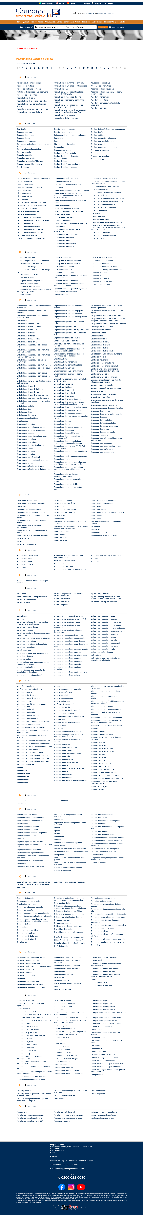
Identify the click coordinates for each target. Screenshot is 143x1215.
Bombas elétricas (97, 135)
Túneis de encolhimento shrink (103, 1061)
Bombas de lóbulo (61, 161)
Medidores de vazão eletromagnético (68, 710)
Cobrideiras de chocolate (64, 217)
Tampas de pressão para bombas (30, 1017)
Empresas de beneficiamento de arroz (32, 436)
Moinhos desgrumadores (100, 766)
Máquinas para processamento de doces (33, 758)
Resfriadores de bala (62, 920)
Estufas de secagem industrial (103, 363)
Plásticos (57, 840)
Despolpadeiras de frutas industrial (67, 261)
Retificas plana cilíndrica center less (68, 926)
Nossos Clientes (111, 22)
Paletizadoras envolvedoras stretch (30, 821)
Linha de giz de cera (25, 656)
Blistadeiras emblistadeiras (64, 144)
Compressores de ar (62, 240)
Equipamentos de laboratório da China (106, 316)
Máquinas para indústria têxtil (28, 749)
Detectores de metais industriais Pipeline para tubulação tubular (70, 285)
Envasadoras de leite (62, 424)
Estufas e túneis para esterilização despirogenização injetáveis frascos (105, 370)
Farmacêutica (22, 506)
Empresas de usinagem (26, 463)
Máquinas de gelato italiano (28, 715)
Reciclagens (22, 942)
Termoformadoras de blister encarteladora (70, 1017)
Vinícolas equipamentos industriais (104, 1112)
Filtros (19, 541)
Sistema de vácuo (98, 960)
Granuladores (59, 563)
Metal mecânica (60, 725)
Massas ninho (22, 782)
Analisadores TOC (61, 89)
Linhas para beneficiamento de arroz (68, 616)
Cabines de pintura (24, 181)
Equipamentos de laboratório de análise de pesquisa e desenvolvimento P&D (108, 320)
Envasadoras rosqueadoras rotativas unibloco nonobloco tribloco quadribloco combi (69, 469)
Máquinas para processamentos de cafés (33, 761)
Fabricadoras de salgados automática (31, 503)
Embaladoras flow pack (26, 386)
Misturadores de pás (62, 756)
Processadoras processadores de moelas (107, 838)
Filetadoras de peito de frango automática (33, 535)
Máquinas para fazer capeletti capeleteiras (33, 743)
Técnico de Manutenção (92, 22)
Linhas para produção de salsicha (104, 634)
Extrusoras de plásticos (100, 429)
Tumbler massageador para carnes (104, 1058)
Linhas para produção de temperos (104, 646)
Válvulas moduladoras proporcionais (68, 1115)
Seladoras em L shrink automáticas (67, 968)
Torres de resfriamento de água (66, 1059)
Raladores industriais (25, 898)
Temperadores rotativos (63, 1006)
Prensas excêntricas (99, 818)
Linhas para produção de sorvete (104, 640)
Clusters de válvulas (62, 214)
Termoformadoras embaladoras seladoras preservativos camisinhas (70, 1022)
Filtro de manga (23, 538)
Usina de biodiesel (98, 1091)
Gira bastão (21, 567)
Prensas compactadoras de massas (68, 868)
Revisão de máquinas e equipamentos (69, 937)
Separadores (59, 977)
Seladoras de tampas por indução (67, 965)
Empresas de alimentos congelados (31, 430)
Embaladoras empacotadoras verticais (32, 373)
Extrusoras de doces (99, 417)
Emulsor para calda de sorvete (66, 341)
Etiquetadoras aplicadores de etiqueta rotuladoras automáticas (106, 381)
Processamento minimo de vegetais (105, 849)
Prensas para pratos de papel (102, 835)
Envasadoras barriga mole (64, 384)
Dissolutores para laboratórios (65, 295)
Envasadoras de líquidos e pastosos (68, 427)
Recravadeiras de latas (63, 903)
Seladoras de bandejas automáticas (31, 987)
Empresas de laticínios (26, 454)
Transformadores (60, 1065)
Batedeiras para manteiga (27, 158)
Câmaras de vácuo (24, 196)
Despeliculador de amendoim (65, 258)
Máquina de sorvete (24, 692)
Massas (20, 767)
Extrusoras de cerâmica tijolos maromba (106, 414)
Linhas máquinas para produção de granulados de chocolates (31, 671)
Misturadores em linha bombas (66, 762)
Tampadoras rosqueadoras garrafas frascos (34, 1014)
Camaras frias (22, 199)
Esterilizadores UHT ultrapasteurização (106, 354)
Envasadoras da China (63, 387)
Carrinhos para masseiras (27, 208)
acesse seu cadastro (105, 13)
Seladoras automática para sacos (30, 984)
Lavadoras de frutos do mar (27, 627)
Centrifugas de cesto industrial (29, 217)
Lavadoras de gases (25, 630)
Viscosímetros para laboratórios (103, 1115)
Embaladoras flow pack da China (30, 389)
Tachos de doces (23, 1008)
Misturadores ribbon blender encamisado (107, 709)
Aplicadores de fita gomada (64, 115)
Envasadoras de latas (62, 421)
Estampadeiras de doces (100, 339)
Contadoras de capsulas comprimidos (106, 192)
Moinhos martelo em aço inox (102, 769)
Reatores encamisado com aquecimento (33, 913)
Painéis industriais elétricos (27, 815)
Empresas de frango (25, 448)
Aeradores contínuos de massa (29, 89)
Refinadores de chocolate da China (68, 911)
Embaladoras (22, 321)
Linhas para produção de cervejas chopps (70, 655)
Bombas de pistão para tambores (67, 164)
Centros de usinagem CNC (27, 235)
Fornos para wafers (98, 509)
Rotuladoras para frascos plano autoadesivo (108, 925)
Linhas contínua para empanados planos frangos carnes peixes (33, 663)
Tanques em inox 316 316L (27, 1045)
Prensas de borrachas (62, 871)
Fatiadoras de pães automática (29, 509)
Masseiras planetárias (62, 701)
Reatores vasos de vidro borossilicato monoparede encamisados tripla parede (32, 920)
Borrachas (95, 153)
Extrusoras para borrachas (101, 443)
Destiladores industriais (63, 270)
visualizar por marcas (26, 63)
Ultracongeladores (24, 1091)
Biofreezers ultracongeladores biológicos (70, 135)
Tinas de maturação (61, 1038)
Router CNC (96, 945)
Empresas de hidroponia (26, 451)
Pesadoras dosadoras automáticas (30, 867)
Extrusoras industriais (99, 435)
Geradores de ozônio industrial (29, 555)
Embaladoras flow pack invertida (29, 392)
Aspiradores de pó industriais (102, 89)
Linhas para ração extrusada (102, 652)
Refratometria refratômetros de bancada (69, 917)
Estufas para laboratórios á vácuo (104, 377)
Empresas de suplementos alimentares (32, 460)
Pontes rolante (59, 846)
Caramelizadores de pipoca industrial (31, 202)
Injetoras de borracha (62, 602)
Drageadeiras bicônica (100, 279)
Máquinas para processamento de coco (32, 755)
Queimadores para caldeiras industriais (69, 882)
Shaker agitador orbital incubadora (67, 983)
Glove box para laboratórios (65, 560)
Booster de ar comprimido (101, 150)
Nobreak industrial (61, 801)
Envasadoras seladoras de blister (67, 484)
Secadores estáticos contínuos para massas (34, 966)
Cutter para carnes (98, 238)
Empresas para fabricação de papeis (68, 311)
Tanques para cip (23, 1054)
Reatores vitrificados (25, 924)
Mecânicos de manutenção (64, 704)
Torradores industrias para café (66, 1056)
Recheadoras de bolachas (27, 936)
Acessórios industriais (25, 86)
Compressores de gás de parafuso (104, 178)
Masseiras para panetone (64, 698)
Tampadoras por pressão (26, 1011)
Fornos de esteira (60, 534)
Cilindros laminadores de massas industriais (71, 190)
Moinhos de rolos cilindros (101, 763)
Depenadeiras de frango (26, 267)
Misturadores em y (61, 771)
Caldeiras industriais (25, 184)
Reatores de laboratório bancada (30, 907)
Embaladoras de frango (26, 336)
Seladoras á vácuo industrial (28, 981)
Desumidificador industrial (64, 273)
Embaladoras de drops (26, 333)
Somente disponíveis (117, 27)
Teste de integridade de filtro (65, 1029)
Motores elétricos (97, 789)
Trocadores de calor (98, 1046)
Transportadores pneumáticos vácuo (105, 1020)
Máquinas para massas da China (30, 752)
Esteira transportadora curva (102, 351)
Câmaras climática (24, 193)
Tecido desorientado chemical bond (31, 1080)
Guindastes (95, 561)
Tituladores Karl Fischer (63, 1047)
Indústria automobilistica (26, 600)
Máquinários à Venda (53, 22)
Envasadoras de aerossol (64, 390)
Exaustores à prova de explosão (103, 394)
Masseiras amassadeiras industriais (68, 689)
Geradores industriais (25, 564)
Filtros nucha (59, 506)
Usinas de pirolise (98, 1094)
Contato (123, 22)
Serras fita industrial (61, 980)
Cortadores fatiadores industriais (103, 204)
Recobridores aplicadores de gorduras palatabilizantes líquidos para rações (69, 899)
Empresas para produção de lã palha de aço (71, 330)
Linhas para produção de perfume (67, 675)
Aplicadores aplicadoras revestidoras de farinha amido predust (69, 106)
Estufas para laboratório (100, 374)
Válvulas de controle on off (64, 1112)
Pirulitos (57, 834)
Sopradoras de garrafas (100, 982)
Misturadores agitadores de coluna (67, 731)
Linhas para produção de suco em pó (105, 643)
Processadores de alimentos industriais (106, 841)
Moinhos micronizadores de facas (104, 772)
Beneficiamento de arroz (63, 132)
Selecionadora (59, 971)
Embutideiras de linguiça (26, 415)
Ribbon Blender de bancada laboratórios (70, 940)
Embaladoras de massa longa (28, 339)
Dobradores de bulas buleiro (102, 261)
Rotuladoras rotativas (99, 931)
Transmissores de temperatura (103, 1006)
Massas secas (59, 686)
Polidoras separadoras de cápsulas (68, 843)
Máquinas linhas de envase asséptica (31, 727)
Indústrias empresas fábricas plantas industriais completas (68, 595)
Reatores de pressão (25, 910)
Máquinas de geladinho (26, 712)
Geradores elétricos (24, 561)
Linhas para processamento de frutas (68, 635)
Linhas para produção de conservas (68, 661)
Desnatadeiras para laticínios (28, 287)
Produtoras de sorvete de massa (103, 852)
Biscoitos (57, 141)
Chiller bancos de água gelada (66, 178)
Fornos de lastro (60, 537)
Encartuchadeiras (61, 359)
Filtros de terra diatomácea (64, 503)
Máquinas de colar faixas (26, 709)
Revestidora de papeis (63, 929)
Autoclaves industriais (99, 100)
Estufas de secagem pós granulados (105, 366)
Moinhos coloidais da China (102, 734)
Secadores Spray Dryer (26, 975)
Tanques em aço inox (25, 1042)
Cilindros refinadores (62, 205)
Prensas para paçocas (99, 832)
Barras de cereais (24, 152)
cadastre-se (89, 13)
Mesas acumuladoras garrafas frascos (69, 716)
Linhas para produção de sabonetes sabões (108, 631)
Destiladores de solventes (64, 267)
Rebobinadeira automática (27, 930)
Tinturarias (58, 1041)
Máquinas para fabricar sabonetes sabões (33, 740)
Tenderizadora (59, 1009)
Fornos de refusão (61, 540)
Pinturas (57, 828)
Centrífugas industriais (25, 223)
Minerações (58, 728)
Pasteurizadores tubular (26, 836)
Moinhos (94, 728)
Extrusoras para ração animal (102, 449)
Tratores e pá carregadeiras (102, 1027)
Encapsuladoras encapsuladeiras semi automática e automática (69, 350)
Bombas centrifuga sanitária (65, 153)
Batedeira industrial (24, 155)
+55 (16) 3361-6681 (65, 1161)
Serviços (39, 22)
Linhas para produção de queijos (104, 619)
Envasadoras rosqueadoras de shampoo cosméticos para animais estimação (70, 463)
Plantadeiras (59, 837)
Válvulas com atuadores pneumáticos (31, 1115)
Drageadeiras (96, 276)
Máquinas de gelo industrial (28, 718)
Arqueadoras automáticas (101, 86)
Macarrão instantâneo (25, 686)
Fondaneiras (59, 518)
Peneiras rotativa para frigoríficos (30, 861)
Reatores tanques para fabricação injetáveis (34, 916)
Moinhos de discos (98, 745)
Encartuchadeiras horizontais (65, 362)
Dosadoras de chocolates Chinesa (104, 267)
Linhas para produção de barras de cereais (71, 649)
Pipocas (57, 831)
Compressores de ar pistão (64, 246)
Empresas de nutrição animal (28, 457)
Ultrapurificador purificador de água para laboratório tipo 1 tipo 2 (33, 1100)
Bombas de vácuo (98, 132)
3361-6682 (78, 1161)
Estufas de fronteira (98, 357)
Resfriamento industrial (63, 923)
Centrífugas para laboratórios (28, 226)
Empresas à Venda (72, 22)
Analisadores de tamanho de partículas (69, 83)
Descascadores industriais (27, 275)
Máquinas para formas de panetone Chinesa (34, 746)
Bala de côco (22, 129)
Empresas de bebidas (25, 433)
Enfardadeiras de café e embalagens (68, 371)
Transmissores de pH (99, 1000)
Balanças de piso (23, 138)
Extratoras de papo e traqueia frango (105, 405)
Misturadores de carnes (63, 750)
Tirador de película (61, 1044)
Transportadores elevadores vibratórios (106, 1017)
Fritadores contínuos (99, 532)
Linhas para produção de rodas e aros (106, 625)
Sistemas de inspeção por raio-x (103, 971)
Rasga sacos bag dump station (29, 901)
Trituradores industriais (100, 1038)
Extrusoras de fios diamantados (103, 423)
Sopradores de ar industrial (101, 985)
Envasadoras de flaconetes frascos (67, 410)
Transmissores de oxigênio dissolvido (68, 1074)
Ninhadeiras (21, 804)
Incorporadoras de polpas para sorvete (32, 597)
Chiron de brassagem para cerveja (67, 184)
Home (19, 22)
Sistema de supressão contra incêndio (106, 957)
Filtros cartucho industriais (27, 544)
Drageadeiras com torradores (102, 282)
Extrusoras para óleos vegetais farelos (106, 446)
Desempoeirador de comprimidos (30, 281)
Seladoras (21, 978)
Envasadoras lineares (62, 459)
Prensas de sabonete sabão (102, 815)
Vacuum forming (23, 1112)
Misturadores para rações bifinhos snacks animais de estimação (107, 702)
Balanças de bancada (25, 135)
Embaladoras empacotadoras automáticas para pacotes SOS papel (33, 356)
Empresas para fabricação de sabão (68, 314)
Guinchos (94, 558)
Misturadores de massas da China (67, 753)
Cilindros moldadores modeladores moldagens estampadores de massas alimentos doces (68, 195)
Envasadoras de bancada (64, 396)
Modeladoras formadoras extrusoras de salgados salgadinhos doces (106, 721)
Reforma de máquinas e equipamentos (69, 914)
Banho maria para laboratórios (29, 149)
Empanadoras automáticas (27, 418)
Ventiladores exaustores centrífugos (68, 1118)
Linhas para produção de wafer (103, 649)
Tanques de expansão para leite (29, 1033)
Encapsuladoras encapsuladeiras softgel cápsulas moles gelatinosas (70, 355)
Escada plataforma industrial (102, 327)
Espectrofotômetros (98, 333)
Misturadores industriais (63, 774)
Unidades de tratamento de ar (65, 1096)
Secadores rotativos (24, 972)
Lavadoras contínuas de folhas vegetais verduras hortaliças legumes (32, 623)
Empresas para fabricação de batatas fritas (33, 469)
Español (72, 3)
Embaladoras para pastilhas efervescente (33, 398)
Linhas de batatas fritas (26, 667)
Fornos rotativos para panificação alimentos (108, 512)
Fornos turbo (96, 518)
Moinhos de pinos (98, 760)
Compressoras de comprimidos (66, 234)
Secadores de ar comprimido (28, 960)
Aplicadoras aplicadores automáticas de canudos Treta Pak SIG (69, 93)
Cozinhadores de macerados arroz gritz (106, 222)
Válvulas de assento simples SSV (30, 1121)
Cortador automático (99, 195)
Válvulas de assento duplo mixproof (31, 1118)
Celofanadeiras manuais (26, 214)
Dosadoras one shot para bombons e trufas (108, 270)
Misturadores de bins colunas (65, 747)
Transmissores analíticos (63, 1068)
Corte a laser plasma (99, 210)
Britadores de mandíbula (100, 156)
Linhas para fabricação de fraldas (67, 622)
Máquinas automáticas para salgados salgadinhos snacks (31, 705)
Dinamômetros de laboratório (65, 292)
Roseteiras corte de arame (101, 901)
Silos (56, 986)
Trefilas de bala (97, 1030)
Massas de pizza (23, 773)
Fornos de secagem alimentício (103, 500)
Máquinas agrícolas (24, 701)
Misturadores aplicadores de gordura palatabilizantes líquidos (68, 735)
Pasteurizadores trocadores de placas (32, 833)
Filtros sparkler (59, 515)
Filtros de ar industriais (63, 500)
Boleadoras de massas (63, 150)
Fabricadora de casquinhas (27, 500)
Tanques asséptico (24, 1024)
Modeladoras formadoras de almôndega (106, 717)
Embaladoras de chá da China (29, 327)
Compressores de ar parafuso (65, 243)
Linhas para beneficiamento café (29, 675)
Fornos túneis (96, 515)
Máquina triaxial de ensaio (27, 695)
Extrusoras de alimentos (100, 411)
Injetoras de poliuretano (100, 594)
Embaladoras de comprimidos (28, 330)
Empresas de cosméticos (27, 442)
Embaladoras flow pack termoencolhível (32, 395)
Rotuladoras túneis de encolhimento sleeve (108, 942)
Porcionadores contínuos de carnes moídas (71, 852)
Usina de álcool (60, 1099)
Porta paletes (59, 855)
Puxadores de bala (98, 863)
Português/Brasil (47, 3)
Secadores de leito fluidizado (28, 963)
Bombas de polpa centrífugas (65, 167)
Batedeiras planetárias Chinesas (30, 161)
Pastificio (20, 839)
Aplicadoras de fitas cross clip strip (67, 97)
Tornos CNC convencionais (64, 1050)
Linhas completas (24, 659)
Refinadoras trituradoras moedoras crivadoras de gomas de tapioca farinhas (70, 907)
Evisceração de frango (99, 391)
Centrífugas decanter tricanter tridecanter (33, 220)
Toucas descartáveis (62, 1062)
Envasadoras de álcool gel (64, 393)
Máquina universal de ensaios (28, 698)
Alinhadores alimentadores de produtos (32, 109)
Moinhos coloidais (98, 731)
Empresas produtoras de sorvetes (67, 338)
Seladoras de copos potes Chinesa (67, 957)
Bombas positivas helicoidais (102, 141)
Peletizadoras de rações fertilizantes (31, 853)
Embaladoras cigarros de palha (29, 324)
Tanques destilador (24, 1039)
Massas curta (22, 770)
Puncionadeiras (97, 855)
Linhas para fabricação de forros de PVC (70, 619)
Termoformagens (60, 1026)
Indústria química (23, 603)
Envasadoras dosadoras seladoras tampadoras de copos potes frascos (68, 442)
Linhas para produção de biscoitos (67, 652)
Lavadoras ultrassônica (26, 647)
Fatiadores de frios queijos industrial (31, 512)
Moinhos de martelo (98, 757)
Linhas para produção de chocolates (68, 658)
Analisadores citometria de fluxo (29, 112)
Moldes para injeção (99, 786)
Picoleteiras (58, 820)
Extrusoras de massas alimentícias (104, 426)
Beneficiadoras (23, 167)
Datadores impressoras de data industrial (33, 261)
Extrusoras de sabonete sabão (103, 432)
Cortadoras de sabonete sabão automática (107, 198)
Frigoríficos (95, 529)
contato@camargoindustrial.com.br (70, 1169)
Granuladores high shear (63, 566)
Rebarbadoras (22, 927)
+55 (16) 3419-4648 (70, 1165)
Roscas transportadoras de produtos (105, 898)
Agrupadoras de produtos (27, 95)
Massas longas (23, 779)
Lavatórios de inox (24, 650)
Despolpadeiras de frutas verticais (67, 264)
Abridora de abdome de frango (29, 83)
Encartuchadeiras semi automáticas (68, 365)
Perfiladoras (21, 864)
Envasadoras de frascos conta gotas (68, 413)
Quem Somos (28, 22)
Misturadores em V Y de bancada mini (69, 768)
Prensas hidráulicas (98, 824)
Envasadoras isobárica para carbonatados (70, 456)
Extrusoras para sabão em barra (103, 452)
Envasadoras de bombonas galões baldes (70, 407)
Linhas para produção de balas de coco (69, 641)
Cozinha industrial (98, 216)
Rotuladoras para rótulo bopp (102, 928)
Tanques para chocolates (27, 1051)
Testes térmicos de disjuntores (66, 1035)
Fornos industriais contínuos (102, 503)
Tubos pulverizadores (99, 1052)
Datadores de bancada (26, 258)
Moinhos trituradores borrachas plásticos (107, 778)
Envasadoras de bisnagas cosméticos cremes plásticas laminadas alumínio (69, 403)
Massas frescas (23, 776)
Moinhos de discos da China (102, 748)
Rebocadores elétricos (26, 933)
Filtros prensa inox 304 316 (64, 512)
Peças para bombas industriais (29, 850)
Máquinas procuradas (25, 764)
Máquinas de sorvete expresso (29, 724)
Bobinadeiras (59, 147)
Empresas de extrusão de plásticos (30, 445)
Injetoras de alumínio (62, 599)
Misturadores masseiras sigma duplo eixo (70, 780)
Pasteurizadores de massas (28, 827)
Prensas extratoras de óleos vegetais (105, 821)
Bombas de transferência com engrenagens (108, 129)
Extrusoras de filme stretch (101, 420)
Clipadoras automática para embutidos (69, 211)
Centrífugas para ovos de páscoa (30, 229)
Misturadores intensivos (63, 777)
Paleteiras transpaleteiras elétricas (30, 818)
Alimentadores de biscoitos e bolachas (32, 101)
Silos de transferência (62, 989)
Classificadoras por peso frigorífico (67, 208)
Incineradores (22, 594)
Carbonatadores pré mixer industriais (31, 205)
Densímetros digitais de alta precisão (31, 264)
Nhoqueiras (21, 801)
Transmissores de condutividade (66, 1071)
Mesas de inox (59, 719)
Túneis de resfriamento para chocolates (106, 1067)
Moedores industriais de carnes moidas (106, 725)
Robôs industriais (60, 946)
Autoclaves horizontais (100, 97)
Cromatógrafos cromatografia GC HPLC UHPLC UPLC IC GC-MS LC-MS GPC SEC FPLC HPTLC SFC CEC (108, 227)
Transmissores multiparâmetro (103, 1009)
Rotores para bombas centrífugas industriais (108, 914)
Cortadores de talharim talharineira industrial (108, 201)
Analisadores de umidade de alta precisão (70, 86)
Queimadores (22, 887)
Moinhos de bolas (98, 742)
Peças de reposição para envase (30, 842)
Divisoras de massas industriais (103, 258)
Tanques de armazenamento (28, 1030)
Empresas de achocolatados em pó (31, 427)
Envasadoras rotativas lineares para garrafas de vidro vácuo (68, 475)
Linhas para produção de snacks (104, 637)
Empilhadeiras (22, 421)
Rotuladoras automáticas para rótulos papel (108, 917)
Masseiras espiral (61, 695)
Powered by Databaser (86, 1207)
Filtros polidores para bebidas (65, 509)
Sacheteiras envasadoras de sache (31, 957)
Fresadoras (95, 526)
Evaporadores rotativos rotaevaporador (106, 388)
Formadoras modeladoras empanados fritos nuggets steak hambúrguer (71, 527)
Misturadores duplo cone (63, 759)
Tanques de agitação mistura (28, 1027)
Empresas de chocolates (26, 439)
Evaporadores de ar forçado (102, 385)
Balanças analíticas (24, 132)
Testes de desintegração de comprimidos (70, 1032)
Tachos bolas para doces (26, 1000)
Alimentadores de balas (26, 98)
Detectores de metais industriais (66, 281)
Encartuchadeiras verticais (64, 368)
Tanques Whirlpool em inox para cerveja (32, 1077)
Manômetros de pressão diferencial (30, 689)
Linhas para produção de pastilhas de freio (70, 672)
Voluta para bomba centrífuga (102, 1118)
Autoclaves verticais (99, 108)
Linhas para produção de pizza (103, 616)
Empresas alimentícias (26, 424)
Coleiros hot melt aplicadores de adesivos (70, 223)
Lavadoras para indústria (26, 641)
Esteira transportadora (99, 348)
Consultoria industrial (99, 189)
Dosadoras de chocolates (101, 264)
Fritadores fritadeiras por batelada (104, 535)
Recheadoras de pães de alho (29, 939)
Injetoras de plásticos (62, 605)
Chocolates (58, 187)
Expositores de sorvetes (100, 397)
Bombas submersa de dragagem (104, 147)
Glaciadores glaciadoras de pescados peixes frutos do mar (69, 556)
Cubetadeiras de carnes (100, 232)
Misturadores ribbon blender (102, 706)
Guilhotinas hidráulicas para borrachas (106, 555)
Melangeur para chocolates (64, 713)
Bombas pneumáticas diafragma (103, 138)
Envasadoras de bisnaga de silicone (68, 399)
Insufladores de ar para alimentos (104, 602)
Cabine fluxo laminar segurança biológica (33, 178)
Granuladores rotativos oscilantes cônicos (70, 569)
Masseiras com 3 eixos (63, 692)
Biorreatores (58, 138)
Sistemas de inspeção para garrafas (105, 968)
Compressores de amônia (64, 237)
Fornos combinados (61, 531)
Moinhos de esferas (98, 754)
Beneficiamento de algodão (64, 129)
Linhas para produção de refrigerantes (106, 622)
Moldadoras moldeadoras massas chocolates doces (104, 782)
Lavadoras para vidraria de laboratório (32, 644)
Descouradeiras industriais (27, 278)
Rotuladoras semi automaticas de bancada (108, 939)
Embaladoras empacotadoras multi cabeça (33, 365)
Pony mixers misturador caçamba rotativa (70, 849)
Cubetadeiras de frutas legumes (103, 235)
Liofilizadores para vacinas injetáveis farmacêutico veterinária (105, 659)
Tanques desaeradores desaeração (31, 1036)
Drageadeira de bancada (100, 273)
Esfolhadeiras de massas (101, 330)
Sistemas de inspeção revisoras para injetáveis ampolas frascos (105, 975)
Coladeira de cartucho (62, 220)
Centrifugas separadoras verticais (30, 232)
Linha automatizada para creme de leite (32, 653)
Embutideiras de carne (26, 412)
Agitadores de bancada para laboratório (32, 92)
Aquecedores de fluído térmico (66, 118)
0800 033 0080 (104, 3)
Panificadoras (22, 824)
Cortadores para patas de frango (103, 207)
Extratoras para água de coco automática (107, 408)
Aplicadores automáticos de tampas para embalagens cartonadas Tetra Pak (70, 111)
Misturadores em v (61, 765)
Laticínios (20, 619)
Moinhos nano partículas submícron (105, 775)
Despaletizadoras (24, 295)
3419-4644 (88, 1161)
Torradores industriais (62, 1053)
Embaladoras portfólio (25, 406)
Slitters (93, 979)
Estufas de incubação (99, 360)
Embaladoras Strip (24, 409)
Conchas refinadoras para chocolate (105, 186)
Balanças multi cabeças (26, 141)
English (61, 3)
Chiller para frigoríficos (63, 181)
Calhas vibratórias (24, 190)
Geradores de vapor (24, 558)
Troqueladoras (96, 1049)
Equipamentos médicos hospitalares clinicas (108, 324)
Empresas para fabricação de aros (30, 466)
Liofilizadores (96, 655)
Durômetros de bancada (100, 285)
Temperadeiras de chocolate (65, 1003)
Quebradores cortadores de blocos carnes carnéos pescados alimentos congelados (33, 883)
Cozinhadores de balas (100, 219)
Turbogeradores (97, 1075)
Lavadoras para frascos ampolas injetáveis (33, 638)
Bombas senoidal (98, 144)
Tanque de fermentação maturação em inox (34, 1020)
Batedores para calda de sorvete (29, 164)
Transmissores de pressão (101, 1003)
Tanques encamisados (26, 1048)
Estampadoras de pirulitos (101, 345)
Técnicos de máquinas (63, 1000)
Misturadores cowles (62, 744)
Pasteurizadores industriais (27, 830)
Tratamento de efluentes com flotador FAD (107, 1024)
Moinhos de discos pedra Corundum (105, 751)
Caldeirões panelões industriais (29, 187)
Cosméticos (95, 213)
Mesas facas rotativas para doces (67, 722)
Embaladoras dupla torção (27, 342)
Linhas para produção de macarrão (67, 664)
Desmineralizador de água (27, 284)
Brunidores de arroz (98, 159)
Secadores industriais (25, 969)
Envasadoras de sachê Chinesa (66, 433)
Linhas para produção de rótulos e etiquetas (108, 628)
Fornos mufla (96, 506)
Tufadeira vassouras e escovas (103, 1055)
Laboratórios (22, 616)
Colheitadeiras (59, 226)
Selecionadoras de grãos (64, 974)
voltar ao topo (31, 77)
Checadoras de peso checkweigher (31, 238)
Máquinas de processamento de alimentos (33, 721)
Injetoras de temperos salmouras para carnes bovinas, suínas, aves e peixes (106, 598)
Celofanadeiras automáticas (28, 211)
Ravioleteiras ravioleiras (26, 904)
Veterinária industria (61, 1121)
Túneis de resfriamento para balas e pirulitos (108, 1064)
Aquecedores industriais (100, 83)
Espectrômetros (97, 336)
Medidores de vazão (62, 707)
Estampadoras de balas (100, 342)
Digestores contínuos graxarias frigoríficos (70, 289)
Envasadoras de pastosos (64, 430)
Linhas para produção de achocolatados (69, 638)
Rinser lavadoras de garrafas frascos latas (70, 943)
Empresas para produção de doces (67, 327)
